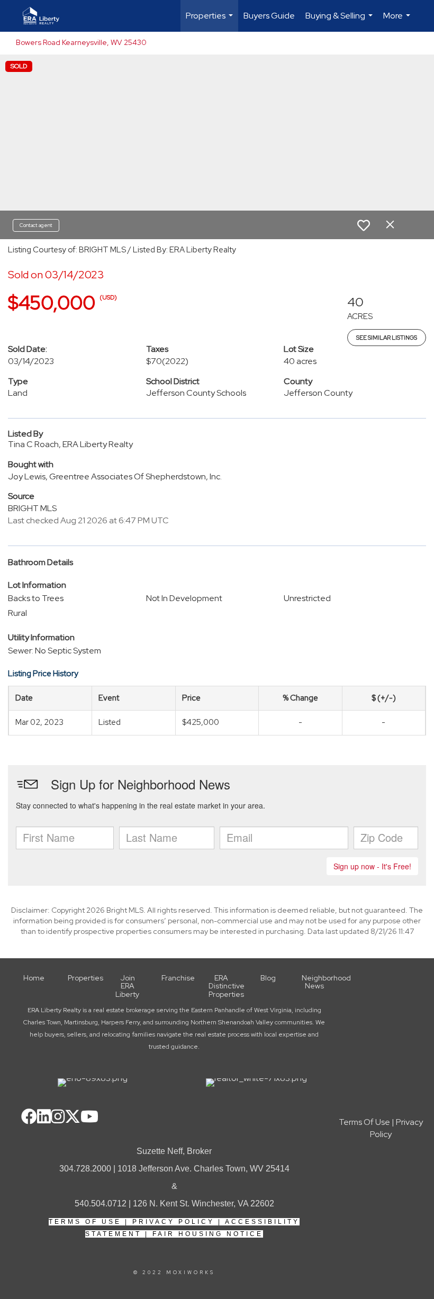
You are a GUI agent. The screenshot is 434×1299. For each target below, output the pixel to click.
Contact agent (36, 225)
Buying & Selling (340, 21)
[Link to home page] (46, 16)
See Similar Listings (386, 337)
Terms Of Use (85, 1221)
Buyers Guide (269, 15)
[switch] (363, 225)
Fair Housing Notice (207, 1234)
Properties (211, 21)
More (398, 21)
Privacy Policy (173, 1221)
